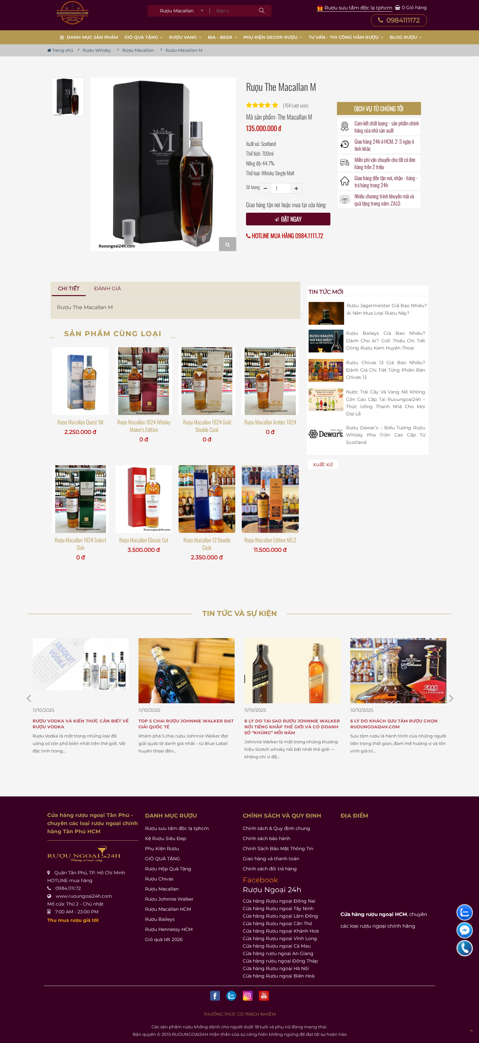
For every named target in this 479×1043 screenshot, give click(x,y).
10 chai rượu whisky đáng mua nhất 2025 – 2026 (396, 723)
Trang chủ (62, 50)
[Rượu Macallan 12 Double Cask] (207, 499)
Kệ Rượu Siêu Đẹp (165, 838)
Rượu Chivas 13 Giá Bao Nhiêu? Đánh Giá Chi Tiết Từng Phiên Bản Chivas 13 (385, 370)
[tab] (69, 288)
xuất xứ (323, 464)
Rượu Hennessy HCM (169, 929)
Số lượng (253, 186)
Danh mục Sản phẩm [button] (92, 37)
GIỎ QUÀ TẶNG (162, 859)
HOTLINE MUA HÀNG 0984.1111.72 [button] (287, 235)
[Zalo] (231, 996)
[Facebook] (215, 996)
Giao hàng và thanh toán (271, 859)
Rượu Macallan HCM (168, 909)
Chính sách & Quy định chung (276, 828)
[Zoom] (227, 244)
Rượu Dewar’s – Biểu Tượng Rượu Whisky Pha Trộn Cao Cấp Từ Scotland (385, 435)
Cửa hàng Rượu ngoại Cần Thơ (277, 923)
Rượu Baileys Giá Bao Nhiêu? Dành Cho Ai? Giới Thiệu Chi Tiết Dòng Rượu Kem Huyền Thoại (385, 340)
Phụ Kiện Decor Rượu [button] (271, 37)
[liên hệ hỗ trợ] (464, 912)
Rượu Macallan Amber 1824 (270, 422)
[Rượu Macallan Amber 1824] (270, 381)
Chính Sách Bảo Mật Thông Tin (278, 848)
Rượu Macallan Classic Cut (143, 540)
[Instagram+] (248, 996)
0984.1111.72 (68, 888)
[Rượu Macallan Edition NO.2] (270, 499)
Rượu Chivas (159, 879)
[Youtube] (264, 996)
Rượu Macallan (162, 889)
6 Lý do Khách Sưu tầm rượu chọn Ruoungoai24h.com (288, 723)
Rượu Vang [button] (183, 37)
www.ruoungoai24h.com (84, 896)
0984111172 (402, 20)
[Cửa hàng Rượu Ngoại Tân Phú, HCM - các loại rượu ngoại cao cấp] (72, 13)
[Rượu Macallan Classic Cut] (143, 499)
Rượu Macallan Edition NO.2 (270, 540)
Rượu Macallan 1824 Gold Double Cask (207, 425)
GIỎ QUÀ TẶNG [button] (141, 37)
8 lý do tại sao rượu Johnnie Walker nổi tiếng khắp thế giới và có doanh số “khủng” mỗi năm (186, 726)
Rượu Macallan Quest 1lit (80, 422)
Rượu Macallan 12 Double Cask (207, 543)
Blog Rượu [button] (404, 37)
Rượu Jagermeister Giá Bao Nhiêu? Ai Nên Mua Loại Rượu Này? (387, 309)
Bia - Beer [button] (221, 37)
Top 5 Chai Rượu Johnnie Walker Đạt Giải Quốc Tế (80, 723)
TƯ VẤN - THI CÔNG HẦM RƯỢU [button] (344, 37)
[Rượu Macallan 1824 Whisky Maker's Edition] (143, 381)
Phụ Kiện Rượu (162, 848)
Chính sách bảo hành (266, 838)
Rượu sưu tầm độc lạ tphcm (177, 828)
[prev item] (451, 698)
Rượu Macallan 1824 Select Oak (80, 543)
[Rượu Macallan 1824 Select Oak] (80, 499)
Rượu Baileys (160, 919)
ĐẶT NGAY (290, 219)
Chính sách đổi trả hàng (270, 869)
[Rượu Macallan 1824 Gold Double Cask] (207, 381)
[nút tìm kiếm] (261, 11)
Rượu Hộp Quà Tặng (168, 869)
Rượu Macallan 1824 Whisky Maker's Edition (143, 425)
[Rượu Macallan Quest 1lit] (80, 381)
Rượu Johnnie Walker (169, 899)
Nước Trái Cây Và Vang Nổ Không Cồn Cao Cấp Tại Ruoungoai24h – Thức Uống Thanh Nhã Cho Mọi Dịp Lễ (385, 403)
